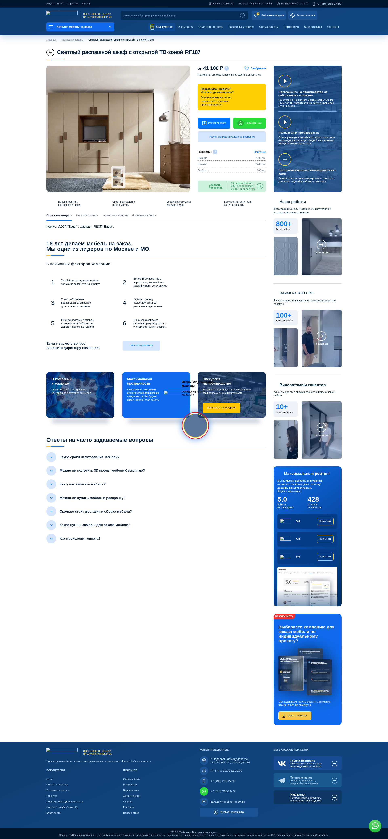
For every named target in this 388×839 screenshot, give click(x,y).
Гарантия (72, 3)
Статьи (86, 3)
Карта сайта (53, 812)
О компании (186, 26)
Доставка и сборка (144, 215)
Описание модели (59, 215)
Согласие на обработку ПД (61, 807)
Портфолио (291, 26)
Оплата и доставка (210, 26)
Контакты (333, 26)
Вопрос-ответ (131, 812)
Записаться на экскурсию (221, 407)
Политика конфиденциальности (64, 801)
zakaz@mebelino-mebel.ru (258, 3)
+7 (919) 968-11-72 (223, 791)
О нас (49, 779)
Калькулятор (164, 26)
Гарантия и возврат (115, 215)
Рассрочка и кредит (241, 26)
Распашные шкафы (72, 39)
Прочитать (325, 521)
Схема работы (268, 26)
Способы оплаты (87, 215)
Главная (51, 39)
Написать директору (141, 345)
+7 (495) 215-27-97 (329, 3)
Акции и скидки (54, 3)
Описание (260, 152)
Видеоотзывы (313, 26)
